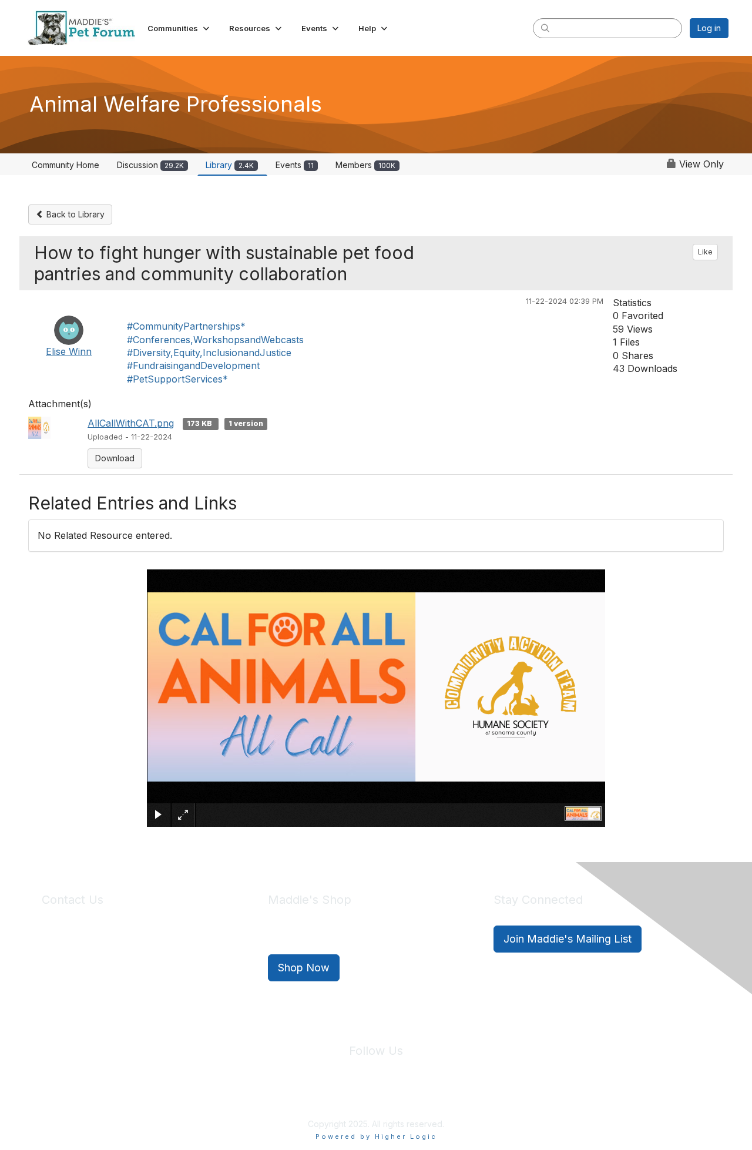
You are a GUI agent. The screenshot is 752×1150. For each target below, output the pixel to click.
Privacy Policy (340, 1097)
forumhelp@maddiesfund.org (125, 960)
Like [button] (705, 251)
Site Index (284, 1097)
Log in (709, 28)
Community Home (65, 165)
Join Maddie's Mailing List (567, 939)
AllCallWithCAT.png (131, 423)
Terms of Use (401, 1097)
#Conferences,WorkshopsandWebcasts (215, 340)
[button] (179, 28)
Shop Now (304, 967)
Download (115, 458)
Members (365, 165)
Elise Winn (69, 351)
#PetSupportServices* (177, 379)
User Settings (462, 1097)
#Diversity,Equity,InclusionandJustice (209, 352)
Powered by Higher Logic (376, 1136)
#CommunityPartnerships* (186, 326)
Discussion (150, 165)
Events (295, 165)
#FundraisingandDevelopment (193, 365)
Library (230, 165)
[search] (545, 27)
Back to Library (74, 214)
